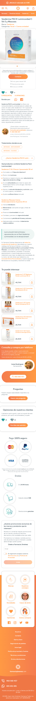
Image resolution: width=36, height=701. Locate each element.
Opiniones (11, 618)
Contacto (18, 76)
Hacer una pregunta (18, 398)
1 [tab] (17, 66)
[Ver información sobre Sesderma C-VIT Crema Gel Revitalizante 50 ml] (8, 292)
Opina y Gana (18, 639)
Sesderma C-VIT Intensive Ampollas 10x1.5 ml (23, 317)
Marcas (11, 586)
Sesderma (25, 13)
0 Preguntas (7, 95)
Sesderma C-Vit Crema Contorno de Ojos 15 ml (23, 331)
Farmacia (4, 13)
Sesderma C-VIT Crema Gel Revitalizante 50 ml (24, 289)
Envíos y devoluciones (18, 659)
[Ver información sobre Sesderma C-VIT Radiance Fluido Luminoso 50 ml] (8, 278)
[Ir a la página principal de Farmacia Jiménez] (18, 8)
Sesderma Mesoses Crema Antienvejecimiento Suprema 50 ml (14, 201)
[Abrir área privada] (28, 8)
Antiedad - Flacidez (10, 150)
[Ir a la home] (18, 668)
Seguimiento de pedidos (18, 643)
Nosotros (18, 632)
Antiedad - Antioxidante (12, 147)
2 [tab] (18, 66)
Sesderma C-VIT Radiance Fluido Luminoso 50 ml (23, 275)
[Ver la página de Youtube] (26, 622)
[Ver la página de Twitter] (20, 622)
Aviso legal (18, 647)
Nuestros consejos (25, 587)
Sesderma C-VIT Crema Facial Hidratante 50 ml (22, 303)
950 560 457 (16, 132)
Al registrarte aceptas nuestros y (18, 555)
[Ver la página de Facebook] (9, 622)
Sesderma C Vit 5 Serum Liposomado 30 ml (17, 169)
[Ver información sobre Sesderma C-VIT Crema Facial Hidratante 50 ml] (8, 307)
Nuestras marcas (15, 13)
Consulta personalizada (18, 130)
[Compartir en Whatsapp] (15, 99)
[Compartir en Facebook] (21, 99)
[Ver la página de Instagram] (15, 622)
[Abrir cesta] (33, 8)
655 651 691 (11, 686)
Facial (12, 26)
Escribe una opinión (18, 425)
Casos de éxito (25, 603)
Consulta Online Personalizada (11, 259)
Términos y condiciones (18, 655)
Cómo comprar (25, 618)
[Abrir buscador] (6, 8)
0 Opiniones (20, 95)
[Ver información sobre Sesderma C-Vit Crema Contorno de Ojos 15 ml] (8, 335)
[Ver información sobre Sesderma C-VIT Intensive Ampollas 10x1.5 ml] (8, 321)
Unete (18, 562)
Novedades (11, 603)
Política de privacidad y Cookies (18, 651)
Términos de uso (13, 555)
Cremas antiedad (22, 26)
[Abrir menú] (3, 8)
